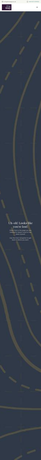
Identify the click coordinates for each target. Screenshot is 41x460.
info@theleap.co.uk (10, 1)
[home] (6, 7)
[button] (37, 7)
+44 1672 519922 (34, 1)
